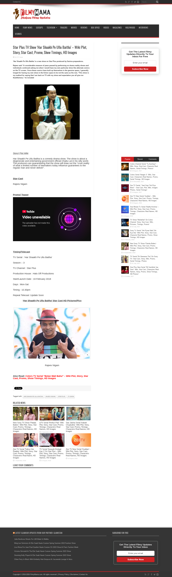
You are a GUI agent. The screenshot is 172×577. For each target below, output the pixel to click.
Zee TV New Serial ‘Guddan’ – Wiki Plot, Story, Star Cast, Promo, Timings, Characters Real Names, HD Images (78, 452)
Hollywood (130, 27)
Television (51, 27)
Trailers (63, 27)
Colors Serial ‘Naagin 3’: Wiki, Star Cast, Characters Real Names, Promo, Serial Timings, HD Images (144, 177)
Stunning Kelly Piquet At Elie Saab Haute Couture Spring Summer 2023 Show (42, 555)
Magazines (117, 27)
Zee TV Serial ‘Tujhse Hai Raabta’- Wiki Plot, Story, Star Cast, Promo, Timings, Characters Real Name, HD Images (25, 453)
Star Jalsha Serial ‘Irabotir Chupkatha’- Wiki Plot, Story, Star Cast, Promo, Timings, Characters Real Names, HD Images (78, 427)
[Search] (157, 2)
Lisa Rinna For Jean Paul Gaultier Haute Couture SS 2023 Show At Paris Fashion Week (46, 547)
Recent (140, 159)
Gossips (39, 27)
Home (17, 27)
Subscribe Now (140, 69)
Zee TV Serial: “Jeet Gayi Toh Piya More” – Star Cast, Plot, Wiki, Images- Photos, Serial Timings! (144, 187)
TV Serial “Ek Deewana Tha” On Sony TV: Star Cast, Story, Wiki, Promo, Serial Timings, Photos (144, 259)
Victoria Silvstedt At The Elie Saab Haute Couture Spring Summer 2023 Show (42, 551)
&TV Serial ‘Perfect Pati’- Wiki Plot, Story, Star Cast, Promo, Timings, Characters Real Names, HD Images (51, 426)
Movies (74, 27)
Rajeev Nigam (50, 396)
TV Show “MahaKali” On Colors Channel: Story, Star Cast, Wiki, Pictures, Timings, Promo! (141, 222)
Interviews (143, 27)
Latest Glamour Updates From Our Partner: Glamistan (38, 532)
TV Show (71, 396)
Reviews (84, 27)
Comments (153, 159)
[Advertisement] (106, 82)
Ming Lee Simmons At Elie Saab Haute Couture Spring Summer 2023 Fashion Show (45, 543)
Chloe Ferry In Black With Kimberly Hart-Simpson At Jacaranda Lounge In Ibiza (43, 559)
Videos (106, 27)
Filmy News (27, 27)
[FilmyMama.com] (32, 18)
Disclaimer (74, 574)
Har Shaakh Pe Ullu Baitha (33, 396)
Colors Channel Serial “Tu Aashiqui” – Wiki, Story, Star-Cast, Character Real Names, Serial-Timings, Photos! (144, 166)
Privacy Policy (63, 574)
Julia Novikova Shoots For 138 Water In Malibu (31, 539)
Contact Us (17, 2)
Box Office (95, 27)
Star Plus (61, 396)
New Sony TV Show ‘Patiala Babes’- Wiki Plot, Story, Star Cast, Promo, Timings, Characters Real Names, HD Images (25, 427)
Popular (127, 159)
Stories (18, 33)
